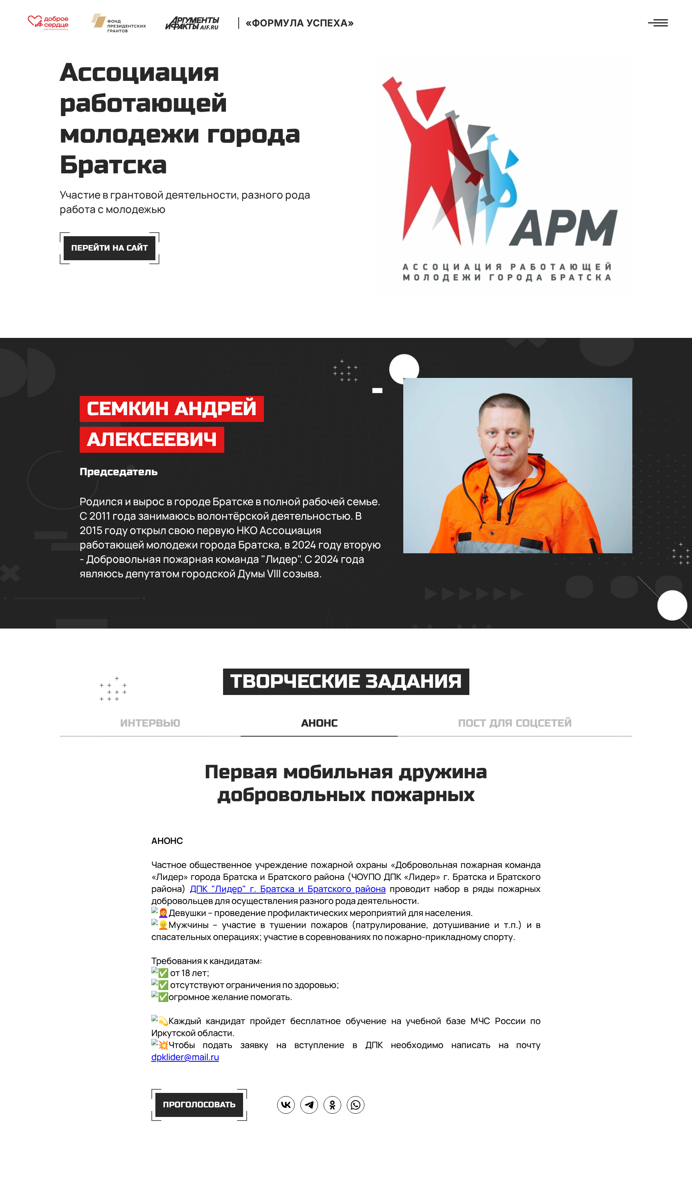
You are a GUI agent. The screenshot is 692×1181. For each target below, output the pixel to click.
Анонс (319, 723)
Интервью (150, 723)
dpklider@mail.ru (185, 1057)
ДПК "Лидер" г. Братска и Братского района (288, 889)
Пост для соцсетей (515, 723)
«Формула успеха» (299, 23)
